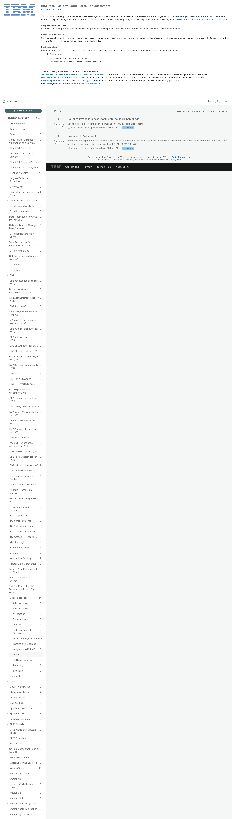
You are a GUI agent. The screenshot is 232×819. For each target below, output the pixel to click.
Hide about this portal (51, 9)
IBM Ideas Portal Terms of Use (176, 157)
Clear (38, 118)
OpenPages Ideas (98, 128)
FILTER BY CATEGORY (18, 118)
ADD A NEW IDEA (24, 110)
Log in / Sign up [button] (216, 101)
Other (110, 128)
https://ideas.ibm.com (215, 19)
